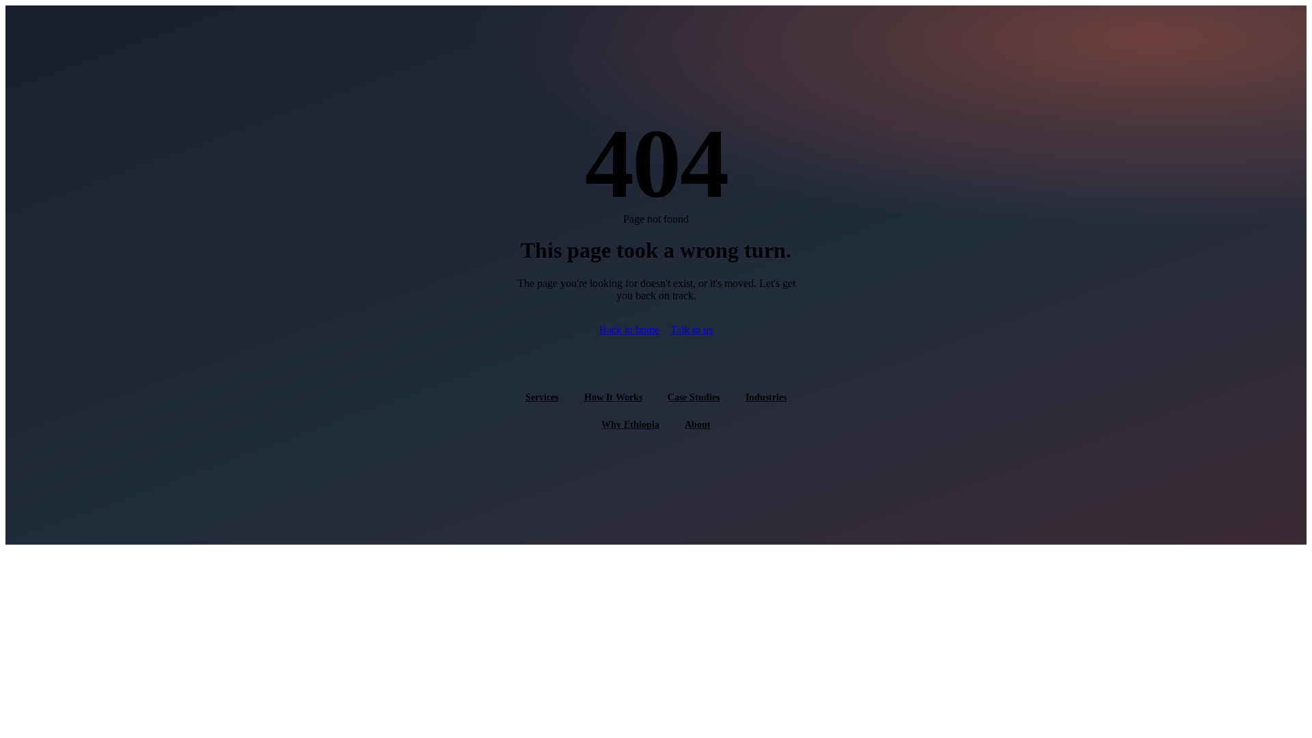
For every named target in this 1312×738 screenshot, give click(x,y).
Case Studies (694, 397)
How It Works (613, 397)
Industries (766, 397)
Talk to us (691, 330)
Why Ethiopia (630, 424)
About (698, 424)
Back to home (629, 330)
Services (541, 397)
